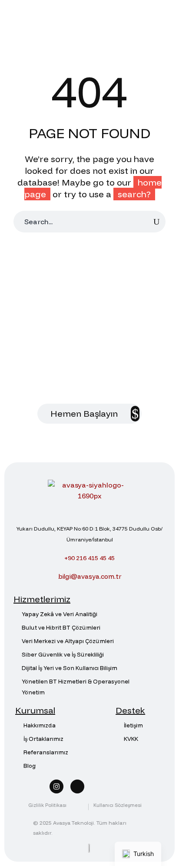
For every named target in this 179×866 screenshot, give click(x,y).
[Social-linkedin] (77, 786)
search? (134, 194)
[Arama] (156, 221)
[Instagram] (56, 786)
